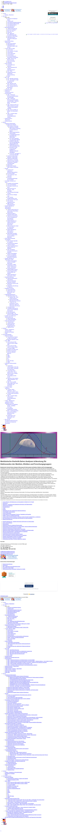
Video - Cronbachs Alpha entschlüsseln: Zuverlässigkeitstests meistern (22, 665)
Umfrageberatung (10, 307)
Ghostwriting (10, 322)
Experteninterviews (11, 289)
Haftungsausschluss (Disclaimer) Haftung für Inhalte (12, 38)
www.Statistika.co (11, 26)
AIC (8, 358)
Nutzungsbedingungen (9, 27)
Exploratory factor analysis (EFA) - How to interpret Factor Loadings (12, 372)
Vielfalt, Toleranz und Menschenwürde (15, 637)
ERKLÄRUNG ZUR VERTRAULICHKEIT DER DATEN (12, 46)
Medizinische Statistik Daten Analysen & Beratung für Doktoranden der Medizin (26, 677)
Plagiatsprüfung (10, 327)
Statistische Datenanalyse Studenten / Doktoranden (18, 687)
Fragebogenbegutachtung (10, 294)
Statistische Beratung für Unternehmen (15, 741)
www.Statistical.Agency (12, 24)
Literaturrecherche (11, 323)
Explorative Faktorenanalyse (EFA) (12, 798)
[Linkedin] (3, 7)
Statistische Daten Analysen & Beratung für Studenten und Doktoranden (12, 162)
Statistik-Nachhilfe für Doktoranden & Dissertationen (9, 207)
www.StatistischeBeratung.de (13, 23)
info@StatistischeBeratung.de (10, 2)
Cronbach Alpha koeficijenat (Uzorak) (15, 808)
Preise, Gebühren (8, 63)
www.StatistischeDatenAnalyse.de (14, 22)
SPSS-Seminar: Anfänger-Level (13, 707)
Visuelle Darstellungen (11, 319)
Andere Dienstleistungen (10, 320)
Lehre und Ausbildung (11, 184)
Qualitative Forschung (9, 288)
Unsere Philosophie (11, 53)
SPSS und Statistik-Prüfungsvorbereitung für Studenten (12, 251)
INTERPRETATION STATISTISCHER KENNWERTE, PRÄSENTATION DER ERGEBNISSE (14, 150)
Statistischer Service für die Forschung (15, 743)
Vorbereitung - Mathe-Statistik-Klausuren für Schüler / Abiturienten (11, 266)
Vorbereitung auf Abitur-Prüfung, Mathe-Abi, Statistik (12, 272)
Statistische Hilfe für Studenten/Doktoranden (17, 716)
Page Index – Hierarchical (10, 671)
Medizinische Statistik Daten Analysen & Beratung (17, 676)
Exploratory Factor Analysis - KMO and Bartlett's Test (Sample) (12, 379)
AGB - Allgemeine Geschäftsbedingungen (11, 566)
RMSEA (8, 357)
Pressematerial (8, 93)
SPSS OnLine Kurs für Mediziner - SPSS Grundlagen (11, 189)
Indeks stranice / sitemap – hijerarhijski (13, 668)
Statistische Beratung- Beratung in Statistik (16, 742)
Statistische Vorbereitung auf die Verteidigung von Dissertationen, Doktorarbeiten (25, 717)
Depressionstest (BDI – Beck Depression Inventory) (20, 753)
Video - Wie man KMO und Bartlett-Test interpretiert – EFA (12, 111)
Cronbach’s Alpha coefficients (11, 806)
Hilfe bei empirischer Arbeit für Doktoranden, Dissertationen (12, 227)
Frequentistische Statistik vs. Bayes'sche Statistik (17, 778)
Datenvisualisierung (11, 318)
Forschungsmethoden (7, 334)
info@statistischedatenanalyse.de (7, 551)
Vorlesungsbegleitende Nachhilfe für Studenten (17, 731)
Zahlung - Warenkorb (9, 14)
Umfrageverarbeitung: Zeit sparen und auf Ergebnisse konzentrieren (12, 309)
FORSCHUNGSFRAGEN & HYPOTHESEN (18, 678)
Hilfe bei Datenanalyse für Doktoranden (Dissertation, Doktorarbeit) (12, 211)
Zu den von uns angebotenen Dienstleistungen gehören (12, 171)
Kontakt (4, 424)
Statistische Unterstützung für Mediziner (16, 744)
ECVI (8, 359)
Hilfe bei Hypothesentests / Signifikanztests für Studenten (12, 247)
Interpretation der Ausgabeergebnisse (15, 768)
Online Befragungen (11, 312)
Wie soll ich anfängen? (11, 29)
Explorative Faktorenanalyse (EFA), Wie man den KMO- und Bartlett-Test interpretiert (26, 799)
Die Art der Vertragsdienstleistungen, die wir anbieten (12, 178)
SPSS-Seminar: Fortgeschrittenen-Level (15, 708)
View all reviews (29, 586)
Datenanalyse (10, 164)
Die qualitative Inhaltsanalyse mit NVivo (15, 813)
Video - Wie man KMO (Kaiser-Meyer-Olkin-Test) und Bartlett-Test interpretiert (24, 804)
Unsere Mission (10, 54)
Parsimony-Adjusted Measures (13, 788)
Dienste (4, 122)
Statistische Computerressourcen (12, 657)
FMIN (8, 355)
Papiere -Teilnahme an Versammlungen (13, 772)
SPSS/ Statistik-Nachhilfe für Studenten (15, 724)
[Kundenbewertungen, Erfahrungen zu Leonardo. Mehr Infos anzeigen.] (42, 34)
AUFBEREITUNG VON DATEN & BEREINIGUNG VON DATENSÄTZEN (14, 142)
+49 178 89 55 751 (7, 1)
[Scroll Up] (0, 831)
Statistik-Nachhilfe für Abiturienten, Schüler (14, 732)
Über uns (4, 16)
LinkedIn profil (10, 21)
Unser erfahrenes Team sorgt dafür (15, 697)
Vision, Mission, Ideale (10, 48)
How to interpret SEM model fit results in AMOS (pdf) (12, 343)
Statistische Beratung (9, 277)
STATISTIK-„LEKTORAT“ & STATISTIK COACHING (20, 686)
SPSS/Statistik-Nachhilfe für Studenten (13, 723)
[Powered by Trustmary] (29, 594)
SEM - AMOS (7, 340)
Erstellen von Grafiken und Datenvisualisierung (15, 761)
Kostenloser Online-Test (12, 295)
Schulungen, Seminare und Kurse (12, 699)
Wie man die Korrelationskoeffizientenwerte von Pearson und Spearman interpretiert (23, 817)
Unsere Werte (10, 52)
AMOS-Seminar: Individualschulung (14, 712)
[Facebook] (3, 6)
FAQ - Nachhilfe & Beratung (12, 78)
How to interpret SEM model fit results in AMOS (17, 783)
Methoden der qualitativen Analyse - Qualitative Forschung (12, 406)
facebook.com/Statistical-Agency (14, 607)
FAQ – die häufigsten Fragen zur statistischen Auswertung (12, 81)
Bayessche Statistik (9, 335)
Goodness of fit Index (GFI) (12, 349)
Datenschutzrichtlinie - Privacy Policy (13, 625)
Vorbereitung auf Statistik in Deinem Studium (17, 726)
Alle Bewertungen (4, 596)
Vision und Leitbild (11, 61)
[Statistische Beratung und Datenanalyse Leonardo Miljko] (9, 559)
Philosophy (9, 62)
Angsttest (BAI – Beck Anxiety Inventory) (18, 752)
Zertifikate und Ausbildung (12, 183)
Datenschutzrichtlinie (11, 43)
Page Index (7, 672)
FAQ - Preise (9, 71)
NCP (8, 354)
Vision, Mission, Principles (12, 51)
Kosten (8, 76)
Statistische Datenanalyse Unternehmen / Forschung (18, 688)
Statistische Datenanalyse (10, 123)
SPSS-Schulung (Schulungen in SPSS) (15, 706)
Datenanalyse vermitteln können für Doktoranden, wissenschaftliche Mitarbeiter (24, 722)
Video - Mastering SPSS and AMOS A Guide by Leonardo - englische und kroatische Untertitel (27, 662)
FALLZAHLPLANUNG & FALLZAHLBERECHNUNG (20, 681)
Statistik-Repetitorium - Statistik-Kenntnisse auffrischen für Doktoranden (23, 718)
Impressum (9, 32)
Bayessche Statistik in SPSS (12, 339)
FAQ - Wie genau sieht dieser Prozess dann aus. (17, 652)
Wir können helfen (11, 173)
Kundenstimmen (8, 89)
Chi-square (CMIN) (11, 348)
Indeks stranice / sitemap (10, 670)
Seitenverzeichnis (8, 121)
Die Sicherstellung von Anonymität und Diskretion (17, 636)
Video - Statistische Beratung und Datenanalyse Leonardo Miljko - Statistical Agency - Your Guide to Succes (13, 101)
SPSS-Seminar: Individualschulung (14, 711)
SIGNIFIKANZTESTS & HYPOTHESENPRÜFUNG (19, 683)
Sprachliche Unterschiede (12, 36)
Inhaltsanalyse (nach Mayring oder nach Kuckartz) (11, 292)
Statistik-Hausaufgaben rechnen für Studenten (17, 729)
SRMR (8, 362)
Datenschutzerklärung (12, 28)
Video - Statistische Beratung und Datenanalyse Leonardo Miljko (12, 96)
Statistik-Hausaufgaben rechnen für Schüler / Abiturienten (12, 262)
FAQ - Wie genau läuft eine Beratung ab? (16, 653)
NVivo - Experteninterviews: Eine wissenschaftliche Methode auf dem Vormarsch (24, 814)
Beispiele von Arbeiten (9, 332)
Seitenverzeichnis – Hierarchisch (12, 666)
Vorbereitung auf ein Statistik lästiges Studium (17, 736)
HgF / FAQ (7, 77)
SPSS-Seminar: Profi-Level (12, 199)
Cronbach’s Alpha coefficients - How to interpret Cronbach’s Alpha (12, 391)
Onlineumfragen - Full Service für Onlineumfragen (18, 759)
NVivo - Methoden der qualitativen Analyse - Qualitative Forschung (10, 402)
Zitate (6, 333)
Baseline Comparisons (11, 350)
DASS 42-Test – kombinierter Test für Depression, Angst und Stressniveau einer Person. (29, 754)
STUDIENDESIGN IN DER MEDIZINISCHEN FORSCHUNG (15, 136)
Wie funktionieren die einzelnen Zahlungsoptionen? (19, 643)
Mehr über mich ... (10, 31)
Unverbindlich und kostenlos (13, 642)
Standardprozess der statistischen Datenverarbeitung (11, 73)
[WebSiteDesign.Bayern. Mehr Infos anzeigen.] (51, 23)
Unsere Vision (10, 49)
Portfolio (4, 328)
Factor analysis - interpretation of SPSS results (11, 376)
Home (5, 13)
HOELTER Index (10, 360)
